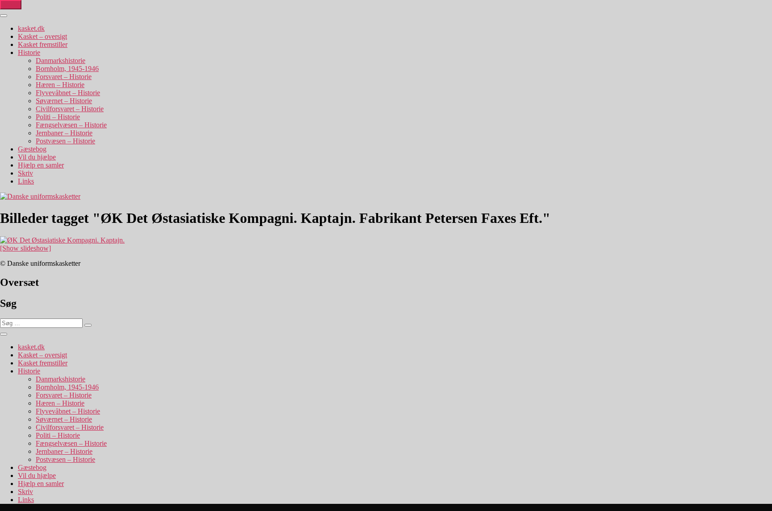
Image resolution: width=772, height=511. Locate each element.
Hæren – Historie (60, 84)
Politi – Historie (58, 117)
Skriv (25, 173)
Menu (11, 4)
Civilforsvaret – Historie (70, 109)
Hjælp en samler (41, 165)
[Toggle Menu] (3, 15)
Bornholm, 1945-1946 (67, 68)
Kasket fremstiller (42, 44)
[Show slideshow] (25, 248)
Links (26, 181)
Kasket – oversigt (42, 36)
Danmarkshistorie (60, 60)
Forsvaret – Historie (64, 76)
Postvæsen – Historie (65, 141)
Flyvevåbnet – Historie (68, 92)
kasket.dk (31, 28)
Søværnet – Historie (64, 101)
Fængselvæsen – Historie (71, 125)
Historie (29, 52)
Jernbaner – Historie (64, 133)
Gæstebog (32, 149)
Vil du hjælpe (37, 157)
